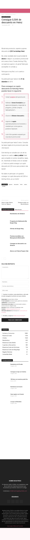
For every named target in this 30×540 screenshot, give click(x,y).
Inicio (3, 14)
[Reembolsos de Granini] (5, 388)
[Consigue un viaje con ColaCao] (5, 373)
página (13, 97)
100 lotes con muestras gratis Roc (19, 379)
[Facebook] (10, 28)
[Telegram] (6, 28)
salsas (25, 184)
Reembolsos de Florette (16, 364)
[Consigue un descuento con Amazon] (5, 245)
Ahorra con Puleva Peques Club (19, 251)
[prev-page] (2, 259)
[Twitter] (13, 28)
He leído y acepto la (14, 315)
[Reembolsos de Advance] (5, 215)
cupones (10, 184)
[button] (2, 11)
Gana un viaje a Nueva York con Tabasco (7, 203)
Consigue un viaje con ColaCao (18, 371)
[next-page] (5, 259)
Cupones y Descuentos (11, 14)
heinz (21, 184)
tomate (3, 186)
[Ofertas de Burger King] (5, 230)
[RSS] (17, 501)
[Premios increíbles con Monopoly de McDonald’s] (5, 238)
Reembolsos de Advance (17, 213)
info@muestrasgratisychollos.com (13, 309)
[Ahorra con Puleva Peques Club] (5, 253)
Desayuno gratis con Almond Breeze (23, 203)
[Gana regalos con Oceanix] (5, 396)
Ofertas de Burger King (17, 228)
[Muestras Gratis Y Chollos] (15, 4)
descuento (16, 184)
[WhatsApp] (3, 28)
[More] (17, 28)
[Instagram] (12, 501)
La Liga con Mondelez (15, 401)
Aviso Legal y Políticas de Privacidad (15, 526)
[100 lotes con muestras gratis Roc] (5, 381)
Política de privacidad (19, 315)
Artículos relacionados (7, 209)
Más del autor (18, 209)
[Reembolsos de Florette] (5, 366)
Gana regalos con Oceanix (17, 394)
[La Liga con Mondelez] (5, 403)
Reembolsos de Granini (16, 386)
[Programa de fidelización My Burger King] (5, 223)
